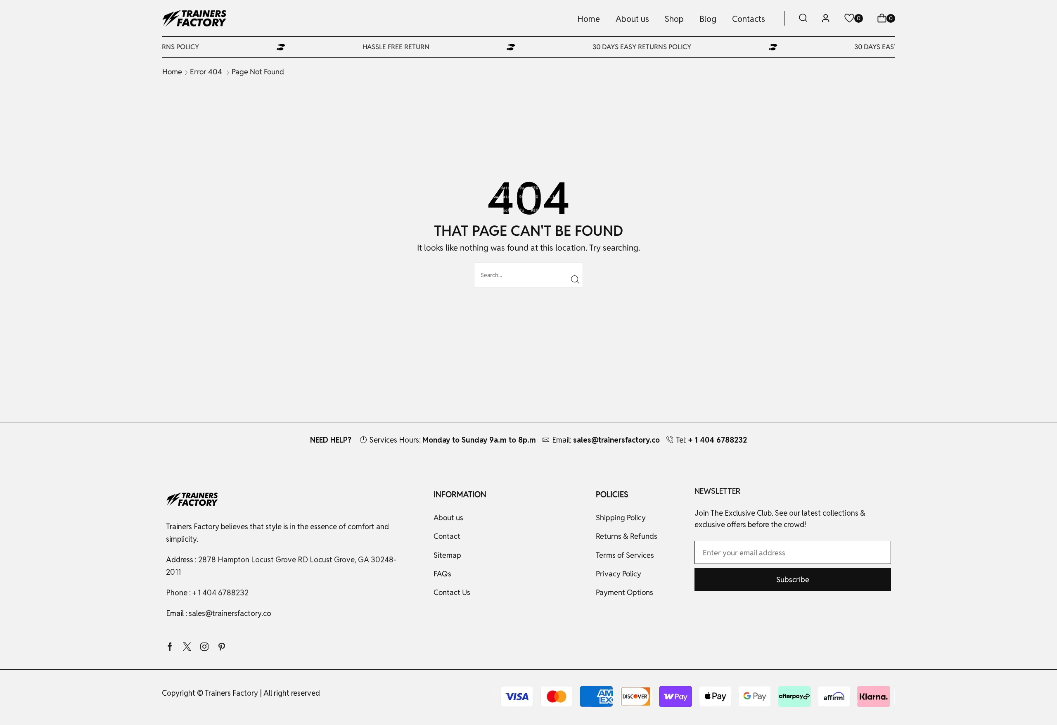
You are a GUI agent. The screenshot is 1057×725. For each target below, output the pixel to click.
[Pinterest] (222, 646)
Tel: (711, 440)
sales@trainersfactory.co (230, 613)
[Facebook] (170, 646)
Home (172, 71)
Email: (606, 440)
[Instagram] (204, 646)
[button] (803, 18)
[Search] (575, 279)
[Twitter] (187, 646)
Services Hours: (453, 440)
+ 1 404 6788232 (220, 592)
